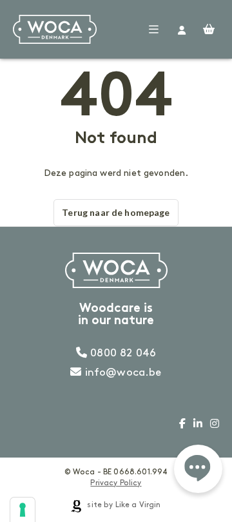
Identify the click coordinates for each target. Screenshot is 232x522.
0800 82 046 (121, 353)
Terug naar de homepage (115, 212)
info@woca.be (121, 372)
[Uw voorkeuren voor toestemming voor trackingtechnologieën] (22, 510)
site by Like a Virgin (122, 504)
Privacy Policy (115, 483)
